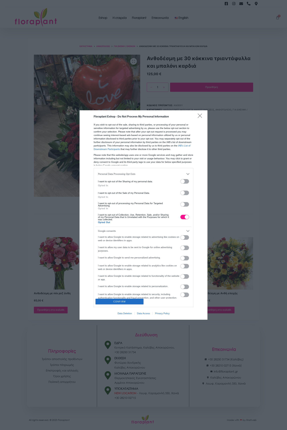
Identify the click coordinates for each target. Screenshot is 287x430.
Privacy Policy (162, 313)
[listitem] (143, 174)
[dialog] (143, 215)
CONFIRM (119, 301)
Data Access (143, 313)
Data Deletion (125, 313)
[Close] (201, 117)
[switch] (184, 181)
